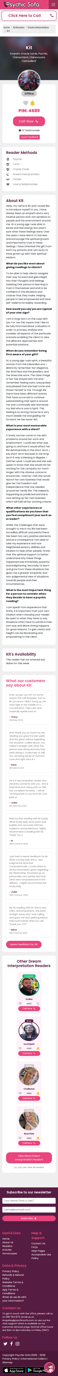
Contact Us (38, 1243)
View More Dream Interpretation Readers (29, 1157)
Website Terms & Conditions (12, 1284)
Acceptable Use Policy (41, 1256)
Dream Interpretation (38, 27)
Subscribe (27, 1218)
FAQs (34, 1247)
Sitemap (7, 1362)
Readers (7, 1246)
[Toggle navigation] (53, 4)
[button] (29, 16)
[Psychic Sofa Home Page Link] (23, 4)
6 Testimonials (31, 130)
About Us (7, 1242)
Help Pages (38, 1251)
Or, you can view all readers (29, 1167)
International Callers (33, 1359)
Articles (7, 1250)
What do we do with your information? (14, 1298)
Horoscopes (9, 1253)
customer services (12, 1326)
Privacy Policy (10, 1271)
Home (7, 27)
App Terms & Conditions (10, 1291)
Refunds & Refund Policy (13, 1276)
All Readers (18, 27)
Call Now (26, 121)
